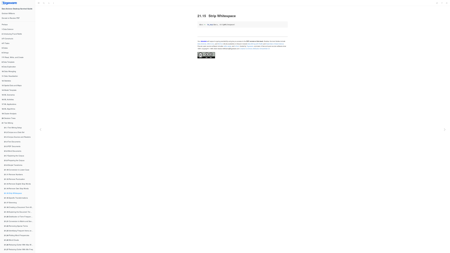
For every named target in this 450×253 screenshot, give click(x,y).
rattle (225, 46)
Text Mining (7, 123)
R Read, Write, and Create (12, 57)
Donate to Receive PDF (11, 18)
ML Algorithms (8, 109)
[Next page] (444, 129)
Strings (5, 52)
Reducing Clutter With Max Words (19, 245)
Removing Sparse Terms (16, 226)
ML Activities (8, 99)
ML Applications (9, 104)
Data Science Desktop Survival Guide (245, 3)
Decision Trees (8, 118)
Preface (5, 24)
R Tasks (5, 43)
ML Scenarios (8, 95)
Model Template (9, 90)
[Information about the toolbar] (53, 3)
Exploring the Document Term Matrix (19, 212)
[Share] (446, 3)
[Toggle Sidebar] (38, 3)
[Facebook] (442, 3)
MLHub (220, 44)
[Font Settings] (48, 3)
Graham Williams (8, 13)
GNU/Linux (210, 44)
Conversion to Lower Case (16, 170)
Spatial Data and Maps (12, 85)
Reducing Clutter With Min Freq (18, 249)
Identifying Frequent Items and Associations (19, 230)
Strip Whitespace (13, 193)
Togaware (250, 46)
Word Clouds (11, 240)
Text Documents (12, 141)
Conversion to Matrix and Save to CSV (19, 221)
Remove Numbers (13, 174)
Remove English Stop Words (17, 184)
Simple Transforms (13, 165)
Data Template (8, 62)
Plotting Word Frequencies (16, 235)
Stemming (10, 202)
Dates (5, 48)
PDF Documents (12, 146)
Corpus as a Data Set (14, 132)
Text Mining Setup (13, 127)
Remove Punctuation (14, 179)
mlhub (237, 46)
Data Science (7, 29)
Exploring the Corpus (14, 155)
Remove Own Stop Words (16, 188)
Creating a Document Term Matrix (19, 207)
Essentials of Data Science (275, 44)
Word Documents (12, 151)
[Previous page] (40, 129)
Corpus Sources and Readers (17, 137)
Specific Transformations (16, 198)
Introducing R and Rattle (12, 34)
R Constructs (7, 38)
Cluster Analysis (9, 113)
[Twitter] (437, 3)
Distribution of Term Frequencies (19, 216)
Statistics (6, 81)
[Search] (43, 3)
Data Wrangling (9, 71)
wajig (229, 46)
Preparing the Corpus (14, 160)
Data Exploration (9, 66)
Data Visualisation (10, 76)
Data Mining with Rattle (255, 44)
